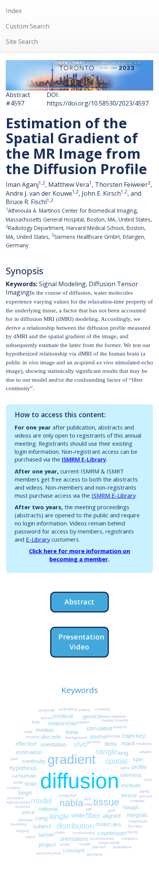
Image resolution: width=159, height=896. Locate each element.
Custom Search (27, 26)
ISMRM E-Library (84, 459)
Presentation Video (81, 641)
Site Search (22, 41)
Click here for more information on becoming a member (79, 555)
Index (14, 11)
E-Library (38, 539)
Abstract (79, 601)
